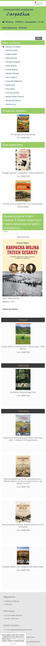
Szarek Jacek (10, 85)
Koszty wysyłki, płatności (13, 615)
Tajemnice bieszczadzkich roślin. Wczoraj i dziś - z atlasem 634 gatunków (23, 438)
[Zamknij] (13, 644)
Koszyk (39, 2)
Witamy (9, 21)
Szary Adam (10, 89)
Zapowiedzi (30, 21)
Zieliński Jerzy (11, 104)
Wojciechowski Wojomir (15, 96)
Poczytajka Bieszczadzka (23, 134)
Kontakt (23, 27)
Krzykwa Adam (11, 54)
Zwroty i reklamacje (12, 618)
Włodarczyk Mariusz (13, 100)
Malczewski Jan (11, 58)
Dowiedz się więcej (17, 639)
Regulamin (8, 604)
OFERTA (19, 21)
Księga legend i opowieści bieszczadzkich (23, 172)
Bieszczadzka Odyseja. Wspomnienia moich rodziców (23, 525)
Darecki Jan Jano (12, 50)
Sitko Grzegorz (11, 77)
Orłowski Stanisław (13, 62)
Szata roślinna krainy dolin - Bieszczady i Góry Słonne (23, 347)
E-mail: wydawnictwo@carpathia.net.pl (18, 630)
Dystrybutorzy (9, 27)
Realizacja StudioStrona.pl (31, 641)
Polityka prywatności (12, 601)
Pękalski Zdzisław (12, 73)
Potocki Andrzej (12, 69)
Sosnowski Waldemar (14, 81)
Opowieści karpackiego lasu (23, 392)
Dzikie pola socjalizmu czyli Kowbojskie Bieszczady (23, 205)
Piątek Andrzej (11, 66)
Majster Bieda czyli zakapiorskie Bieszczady (23, 566)
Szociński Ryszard (12, 93)
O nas (41, 21)
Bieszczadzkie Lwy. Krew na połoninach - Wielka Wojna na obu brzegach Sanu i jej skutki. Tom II (23, 481)
